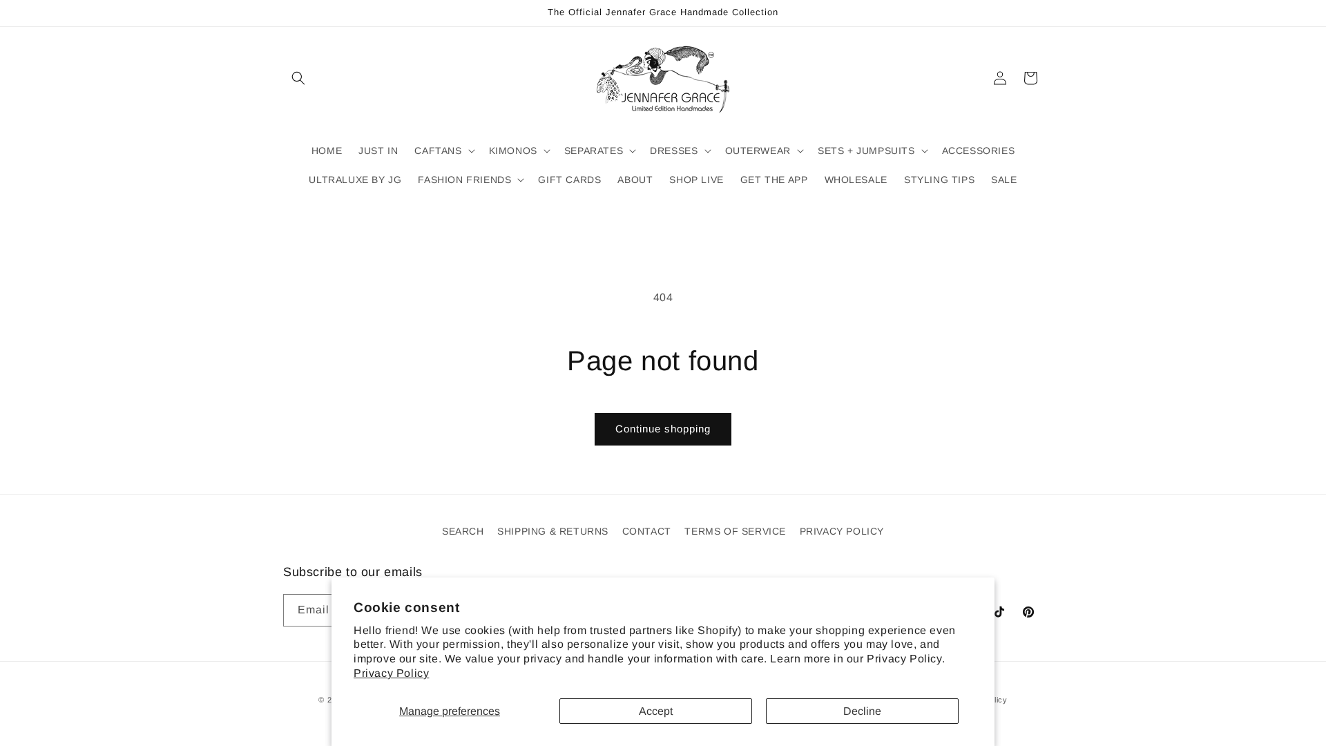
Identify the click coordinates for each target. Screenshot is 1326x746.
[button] (298, 78)
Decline (862, 711)
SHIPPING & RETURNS (552, 531)
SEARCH (463, 531)
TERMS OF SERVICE (735, 531)
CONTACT (646, 531)
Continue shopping (663, 428)
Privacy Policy (391, 673)
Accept (656, 711)
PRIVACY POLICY (842, 531)
